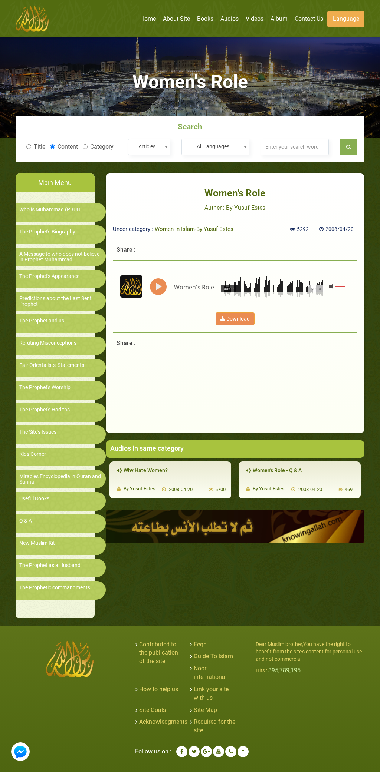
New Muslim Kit (37, 543)
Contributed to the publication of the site (158, 653)
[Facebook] (181, 751)
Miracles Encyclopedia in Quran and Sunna (60, 479)
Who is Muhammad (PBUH (50, 209)
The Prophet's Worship (45, 387)
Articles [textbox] (146, 146)
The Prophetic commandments (54, 587)
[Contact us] (230, 751)
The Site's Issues (37, 432)
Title (39, 146)
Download (237, 319)
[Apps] (243, 751)
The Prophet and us (41, 321)
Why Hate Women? (146, 470)
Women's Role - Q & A (277, 470)
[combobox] (149, 147)
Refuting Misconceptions (47, 343)
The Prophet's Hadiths (44, 409)
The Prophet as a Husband (50, 565)
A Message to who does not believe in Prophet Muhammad (59, 256)
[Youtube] (218, 751)
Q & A (25, 521)
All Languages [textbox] (213, 146)
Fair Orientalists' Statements (51, 365)
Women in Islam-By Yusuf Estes (194, 229)
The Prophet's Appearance (49, 276)
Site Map (205, 709)
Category (102, 146)
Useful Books (34, 498)
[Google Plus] (206, 751)
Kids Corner (32, 454)
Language (346, 18)
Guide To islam (213, 656)
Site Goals (152, 709)
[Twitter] (194, 751)
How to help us (158, 689)
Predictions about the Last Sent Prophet (55, 301)
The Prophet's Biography (47, 232)
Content (68, 146)
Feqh (200, 644)
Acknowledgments (163, 721)
